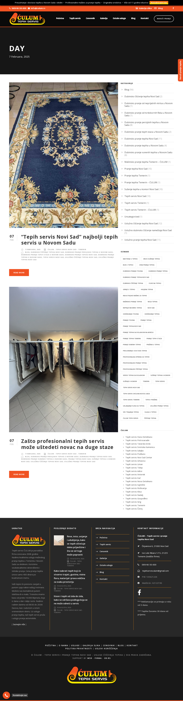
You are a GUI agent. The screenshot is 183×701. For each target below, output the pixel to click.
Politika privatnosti (78, 648)
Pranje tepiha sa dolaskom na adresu (138, 332)
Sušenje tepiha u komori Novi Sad (141, 189)
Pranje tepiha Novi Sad (79, 459)
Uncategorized (131, 216)
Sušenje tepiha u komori (160, 375)
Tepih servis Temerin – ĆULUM (140, 209)
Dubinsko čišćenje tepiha (133, 283)
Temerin (146, 381)
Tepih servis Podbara (135, 454)
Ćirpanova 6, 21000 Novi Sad (154, 546)
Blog (133, 18)
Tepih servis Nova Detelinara (138, 481)
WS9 (89, 658)
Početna (60, 18)
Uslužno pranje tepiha (159, 406)
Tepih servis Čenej (134, 508)
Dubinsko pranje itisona (133, 271)
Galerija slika (91, 645)
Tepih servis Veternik (135, 474)
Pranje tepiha (146, 320)
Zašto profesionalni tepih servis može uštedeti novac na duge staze (67, 444)
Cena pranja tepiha (146, 265)
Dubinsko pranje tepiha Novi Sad (81, 255)
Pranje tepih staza (154, 338)
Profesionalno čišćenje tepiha (135, 369)
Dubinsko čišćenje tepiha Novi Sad (47, 252)
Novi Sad (151, 308)
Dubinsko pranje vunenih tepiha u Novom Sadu (44, 459)
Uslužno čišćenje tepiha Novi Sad (81, 257)
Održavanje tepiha (152, 314)
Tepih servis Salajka (134, 450)
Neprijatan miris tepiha (132, 308)
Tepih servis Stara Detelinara (138, 437)
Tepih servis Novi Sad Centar (138, 457)
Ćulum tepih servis (130, 418)
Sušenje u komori (130, 381)
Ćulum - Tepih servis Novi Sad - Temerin (67, 249)
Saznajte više (19, 624)
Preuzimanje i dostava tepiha (135, 351)
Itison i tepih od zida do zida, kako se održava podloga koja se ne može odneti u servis (70, 600)
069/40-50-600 (149, 564)
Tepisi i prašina (151, 400)
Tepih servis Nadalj (134, 495)
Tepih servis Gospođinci (136, 498)
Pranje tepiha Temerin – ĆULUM (140, 182)
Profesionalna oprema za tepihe (136, 357)
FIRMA (98, 658)
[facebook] (173, 8)
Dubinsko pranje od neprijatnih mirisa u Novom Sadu (148, 104)
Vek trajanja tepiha (131, 412)
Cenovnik (90, 18)
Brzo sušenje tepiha (151, 259)
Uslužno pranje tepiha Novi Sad (79, 461)
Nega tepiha (152, 302)
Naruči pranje (164, 19)
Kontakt (145, 18)
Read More (19, 272)
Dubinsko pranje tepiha (158, 271)
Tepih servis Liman (134, 464)
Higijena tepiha (147, 289)
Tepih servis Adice (133, 471)
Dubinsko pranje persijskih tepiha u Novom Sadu (89, 252)
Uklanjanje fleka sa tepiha (133, 406)
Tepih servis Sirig (133, 501)
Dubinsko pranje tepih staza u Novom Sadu (42, 255)
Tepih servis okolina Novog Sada (136, 394)
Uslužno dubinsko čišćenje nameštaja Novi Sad (148, 230)
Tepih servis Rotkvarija (136, 488)
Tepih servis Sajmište (135, 484)
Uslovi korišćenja (106, 648)
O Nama (63, 645)
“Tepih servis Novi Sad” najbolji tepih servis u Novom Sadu (69, 239)
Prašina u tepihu (153, 345)
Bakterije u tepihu (130, 259)
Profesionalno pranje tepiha (135, 363)
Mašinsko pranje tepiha (132, 302)
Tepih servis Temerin (135, 202)
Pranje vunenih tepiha (132, 345)
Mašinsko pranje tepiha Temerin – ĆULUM (145, 161)
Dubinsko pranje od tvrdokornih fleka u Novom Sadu (148, 114)
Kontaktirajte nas (159, 2)
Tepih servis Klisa (133, 491)
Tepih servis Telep (134, 467)
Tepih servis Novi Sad (53, 257)
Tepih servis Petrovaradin (137, 440)
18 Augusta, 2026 (77, 559)
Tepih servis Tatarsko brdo (138, 443)
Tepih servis (75, 18)
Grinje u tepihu (129, 289)
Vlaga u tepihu (150, 412)
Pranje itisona (129, 320)
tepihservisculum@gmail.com (155, 570)
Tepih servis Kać (133, 478)
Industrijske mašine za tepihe (135, 296)
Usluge (75, 645)
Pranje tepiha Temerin (135, 175)
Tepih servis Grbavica (135, 460)
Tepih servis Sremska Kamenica (140, 447)
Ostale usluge (119, 18)
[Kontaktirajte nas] (6, 695)
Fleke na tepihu (155, 283)
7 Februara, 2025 (32, 249)
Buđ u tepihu (128, 265)
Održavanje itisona (131, 314)
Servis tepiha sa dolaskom (134, 375)
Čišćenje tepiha (150, 418)
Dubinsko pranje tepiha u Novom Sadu (144, 145)
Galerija (103, 18)
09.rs (107, 658)
